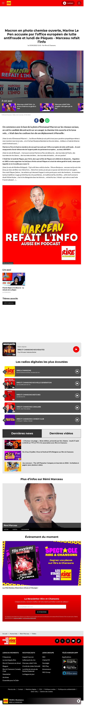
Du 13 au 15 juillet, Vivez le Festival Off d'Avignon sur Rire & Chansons (47, 452)
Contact (20, 689)
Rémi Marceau (10, 525)
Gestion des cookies (46, 691)
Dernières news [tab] (22, 433)
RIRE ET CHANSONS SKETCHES (28, 395)
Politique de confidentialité (66, 689)
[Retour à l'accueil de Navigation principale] (9, 3)
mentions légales (18, 618)
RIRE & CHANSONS (24, 370)
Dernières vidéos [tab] (61, 433)
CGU (40, 689)
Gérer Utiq (34, 691)
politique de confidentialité (29, 618)
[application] (41, 74)
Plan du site (11, 689)
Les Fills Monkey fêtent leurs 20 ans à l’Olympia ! (20, 588)
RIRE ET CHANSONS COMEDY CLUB (30, 419)
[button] (41, 74)
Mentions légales (31, 689)
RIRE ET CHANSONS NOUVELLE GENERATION (34, 382)
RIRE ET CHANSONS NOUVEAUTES (31, 350)
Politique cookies (50, 689)
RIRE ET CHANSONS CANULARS (29, 407)
